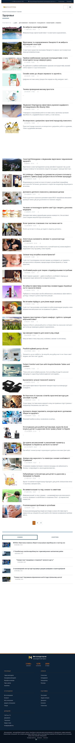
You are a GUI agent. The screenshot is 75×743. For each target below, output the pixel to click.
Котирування (44, 677)
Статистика (61, 1)
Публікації (8, 11)
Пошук (6, 705)
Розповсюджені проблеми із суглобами (39, 505)
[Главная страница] (9, 7)
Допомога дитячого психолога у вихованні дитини (43, 192)
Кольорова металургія (10, 677)
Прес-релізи (7, 683)
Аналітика (7, 685)
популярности (32, 22)
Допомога (43, 700)
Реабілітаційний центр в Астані (35, 348)
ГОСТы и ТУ (7, 715)
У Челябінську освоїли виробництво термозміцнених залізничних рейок (38, 551)
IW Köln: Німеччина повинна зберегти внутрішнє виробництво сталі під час (39, 543)
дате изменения (23, 22)
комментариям (50, 22)
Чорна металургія (9, 675)
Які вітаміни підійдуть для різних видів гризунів (42, 301)
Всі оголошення (8, 695)
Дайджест (14, 11)
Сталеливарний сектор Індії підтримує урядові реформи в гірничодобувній (39, 568)
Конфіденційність (9, 725)
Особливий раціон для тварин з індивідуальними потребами (47, 270)
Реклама (69, 1)
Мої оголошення (8, 700)
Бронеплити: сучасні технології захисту (39, 380)
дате (15, 22)
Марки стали (7, 723)
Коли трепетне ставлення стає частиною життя (42, 223)
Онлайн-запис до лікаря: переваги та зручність (42, 73)
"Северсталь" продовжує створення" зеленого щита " (35, 560)
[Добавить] (71, 14)
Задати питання (45, 697)
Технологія (7, 720)
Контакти (43, 703)
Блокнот (6, 697)
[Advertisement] (37, 146)
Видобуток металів (9, 680)
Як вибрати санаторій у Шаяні (35, 27)
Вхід (65, 7)
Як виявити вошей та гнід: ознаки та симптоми (42, 489)
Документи (7, 717)
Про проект (44, 695)
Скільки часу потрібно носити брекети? (39, 254)
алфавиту (58, 22)
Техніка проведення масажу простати (38, 89)
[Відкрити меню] (70, 7)
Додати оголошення (9, 703)
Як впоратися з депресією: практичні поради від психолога (47, 120)
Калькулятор (44, 680)
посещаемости (41, 22)
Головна (4, 11)
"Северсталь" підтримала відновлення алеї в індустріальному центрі (38, 577)
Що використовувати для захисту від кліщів (41, 333)
